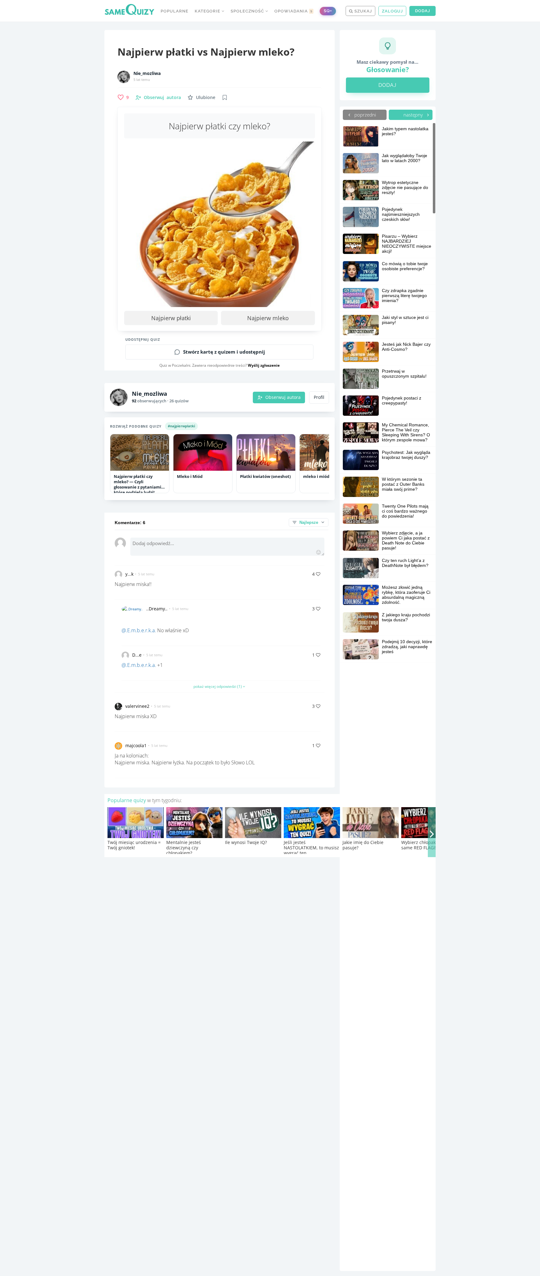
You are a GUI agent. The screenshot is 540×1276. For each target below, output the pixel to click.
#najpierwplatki (181, 426)
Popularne (174, 11)
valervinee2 (137, 706)
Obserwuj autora (283, 397)
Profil (319, 397)
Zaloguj (392, 11)
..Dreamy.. (157, 609)
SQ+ (328, 10)
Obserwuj (162, 97)
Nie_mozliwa (147, 73)
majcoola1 (136, 745)
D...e (137, 655)
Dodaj (422, 10)
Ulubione (205, 97)
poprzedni (364, 115)
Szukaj (362, 11)
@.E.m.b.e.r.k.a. (139, 630)
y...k (129, 574)
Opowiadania (293, 11)
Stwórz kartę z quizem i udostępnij (224, 352)
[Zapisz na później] (225, 97)
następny (413, 115)
